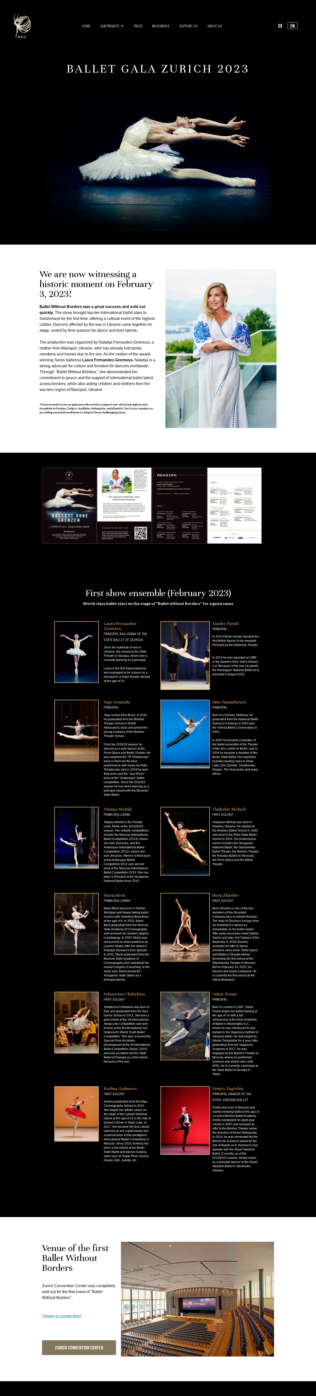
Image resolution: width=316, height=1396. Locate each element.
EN (292, 25)
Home (86, 25)
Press (138, 25)
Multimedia (161, 25)
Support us (188, 25)
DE (280, 25)
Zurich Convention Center (79, 1347)
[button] (112, 26)
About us (214, 25)
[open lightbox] (100, 505)
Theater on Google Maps (61, 1316)
